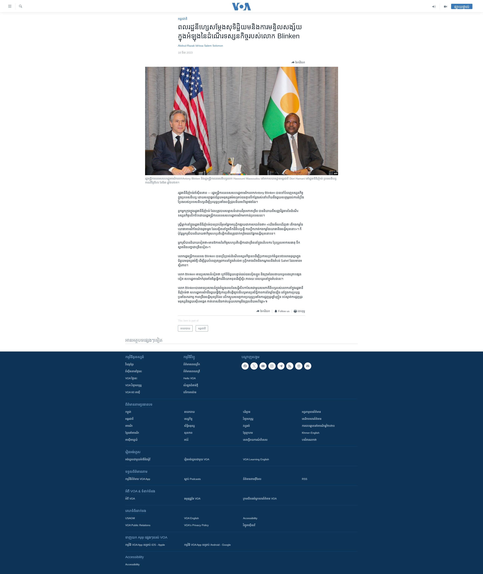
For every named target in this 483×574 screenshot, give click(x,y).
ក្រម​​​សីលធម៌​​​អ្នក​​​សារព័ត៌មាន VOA (260, 498)
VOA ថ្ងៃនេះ (131, 378)
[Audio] (434, 6)
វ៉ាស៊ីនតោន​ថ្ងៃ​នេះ (133, 371)
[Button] (298, 62)
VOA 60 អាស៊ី (132, 392)
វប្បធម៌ (246, 425)
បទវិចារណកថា (309, 439)
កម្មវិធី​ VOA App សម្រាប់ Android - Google (207, 544)
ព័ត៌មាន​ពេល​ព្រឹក (191, 364)
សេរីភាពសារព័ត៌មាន (311, 418)
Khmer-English (310, 432)
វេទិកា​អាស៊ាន (189, 392)
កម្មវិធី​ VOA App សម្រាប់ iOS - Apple (145, 544)
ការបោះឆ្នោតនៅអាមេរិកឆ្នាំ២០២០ (318, 425)
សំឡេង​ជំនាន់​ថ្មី (190, 385)
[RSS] (289, 366)
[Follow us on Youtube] (263, 366)
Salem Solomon (213, 45)
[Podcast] (298, 366)
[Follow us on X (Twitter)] (254, 366)
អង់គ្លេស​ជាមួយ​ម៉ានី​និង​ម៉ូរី (137, 459)
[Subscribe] (307, 366)
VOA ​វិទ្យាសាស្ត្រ (133, 385)
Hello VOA (189, 378)
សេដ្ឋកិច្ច (188, 418)
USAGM (130, 518)
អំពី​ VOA (130, 498)
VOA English (191, 518)
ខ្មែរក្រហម (248, 432)
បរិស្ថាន (246, 411)
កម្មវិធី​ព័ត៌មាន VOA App (137, 478)
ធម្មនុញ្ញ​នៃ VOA (192, 498)
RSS (304, 478)
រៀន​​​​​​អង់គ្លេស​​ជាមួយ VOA (196, 459)
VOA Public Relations (137, 525)
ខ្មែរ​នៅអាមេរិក (132, 432)
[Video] (445, 6)
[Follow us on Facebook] (245, 366)
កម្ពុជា (128, 411)
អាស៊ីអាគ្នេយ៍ (131, 439)
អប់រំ (186, 439)
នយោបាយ (189, 411)
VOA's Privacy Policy (196, 525)
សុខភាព (188, 432)
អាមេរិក (129, 425)
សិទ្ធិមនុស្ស (189, 425)
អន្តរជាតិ (182, 18)
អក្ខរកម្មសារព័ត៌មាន (311, 411)
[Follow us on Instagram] (271, 366)
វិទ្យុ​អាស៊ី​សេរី (249, 525)
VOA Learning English (256, 459)
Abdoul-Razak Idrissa (190, 45)
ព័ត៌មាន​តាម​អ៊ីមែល (252, 478)
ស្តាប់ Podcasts (192, 478)
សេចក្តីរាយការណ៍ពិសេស (255, 439)
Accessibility (250, 518)
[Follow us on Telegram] (281, 366)
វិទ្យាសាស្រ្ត (248, 418)
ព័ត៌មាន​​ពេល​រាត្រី (191, 371)
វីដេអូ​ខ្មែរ (129, 364)
